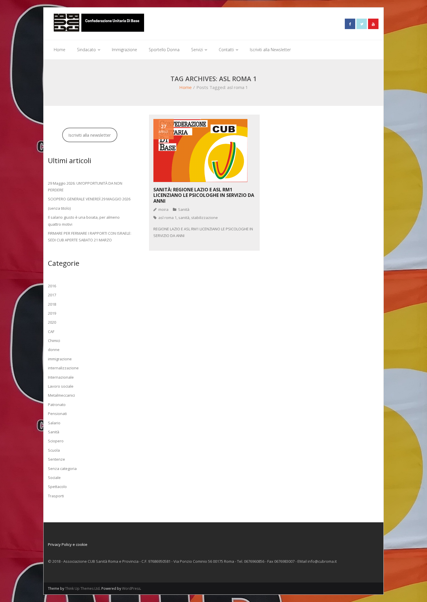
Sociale (54, 477)
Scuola (54, 450)
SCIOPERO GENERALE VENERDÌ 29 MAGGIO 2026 (89, 199)
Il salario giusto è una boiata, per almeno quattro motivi (84, 221)
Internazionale (61, 377)
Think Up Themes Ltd (82, 588)
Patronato (57, 404)
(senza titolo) (59, 208)
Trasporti (56, 495)
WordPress (131, 588)
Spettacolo (57, 486)
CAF (51, 331)
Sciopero (56, 441)
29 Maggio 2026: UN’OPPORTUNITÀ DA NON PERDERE (85, 187)
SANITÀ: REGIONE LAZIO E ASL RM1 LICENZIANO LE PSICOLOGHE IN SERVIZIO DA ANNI (203, 195)
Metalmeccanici (61, 395)
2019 (52, 313)
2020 (52, 322)
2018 (52, 304)
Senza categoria (62, 468)
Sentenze (56, 459)
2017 (52, 295)
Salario (54, 422)
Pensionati (57, 413)
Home (185, 87)
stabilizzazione (204, 217)
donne (54, 349)
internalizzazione (63, 368)
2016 (52, 285)
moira (163, 209)
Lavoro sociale (60, 386)
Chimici (54, 340)
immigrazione (60, 358)
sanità (183, 217)
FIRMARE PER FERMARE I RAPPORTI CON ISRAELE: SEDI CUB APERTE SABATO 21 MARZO (89, 237)
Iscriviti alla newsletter (89, 135)
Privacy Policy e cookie (67, 544)
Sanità (183, 209)
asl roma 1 (167, 217)
